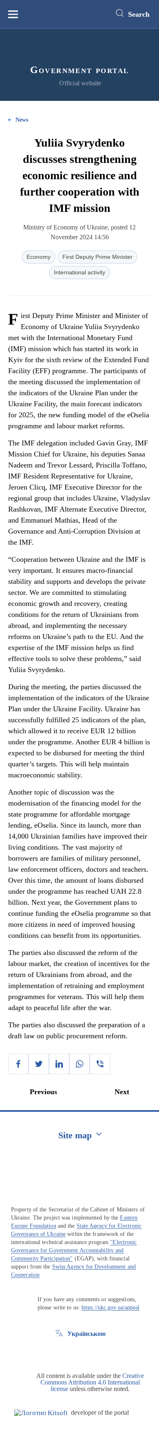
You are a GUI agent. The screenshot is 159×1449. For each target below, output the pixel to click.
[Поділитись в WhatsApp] (79, 1064)
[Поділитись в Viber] (100, 1064)
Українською (86, 1333)
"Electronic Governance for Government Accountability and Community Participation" (74, 1250)
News (21, 120)
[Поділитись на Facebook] (18, 1064)
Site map (75, 1135)
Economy (38, 257)
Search (139, 14)
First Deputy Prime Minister (97, 257)
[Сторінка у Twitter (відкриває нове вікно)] (59, 1352)
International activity (79, 272)
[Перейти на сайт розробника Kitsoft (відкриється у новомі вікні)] (41, 1412)
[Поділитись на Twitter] (39, 1064)
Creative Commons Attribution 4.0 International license (92, 1382)
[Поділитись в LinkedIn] (59, 1064)
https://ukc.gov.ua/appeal (111, 1307)
